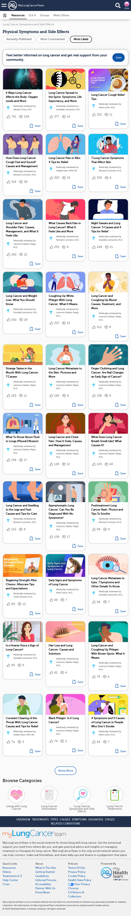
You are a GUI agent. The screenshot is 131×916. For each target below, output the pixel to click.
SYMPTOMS (79, 819)
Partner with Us (45, 888)
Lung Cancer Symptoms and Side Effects (28, 24)
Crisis (6, 884)
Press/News (42, 892)
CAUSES (65, 819)
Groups (44, 15)
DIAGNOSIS (95, 819)
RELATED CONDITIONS (65, 823)
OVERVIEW (23, 819)
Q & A (32, 15)
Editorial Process (45, 880)
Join (127, 8)
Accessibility (43, 884)
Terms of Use (76, 867)
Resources (18, 15)
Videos (7, 872)
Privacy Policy (76, 872)
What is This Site (45, 867)
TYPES (54, 819)
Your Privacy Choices (79, 886)
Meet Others (61, 15)
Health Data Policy (79, 880)
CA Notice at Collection (76, 894)
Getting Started (45, 872)
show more (65, 770)
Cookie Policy (76, 876)
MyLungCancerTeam (31, 5)
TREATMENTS (40, 819)
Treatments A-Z (12, 876)
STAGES (110, 819)
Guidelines (42, 876)
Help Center (10, 880)
